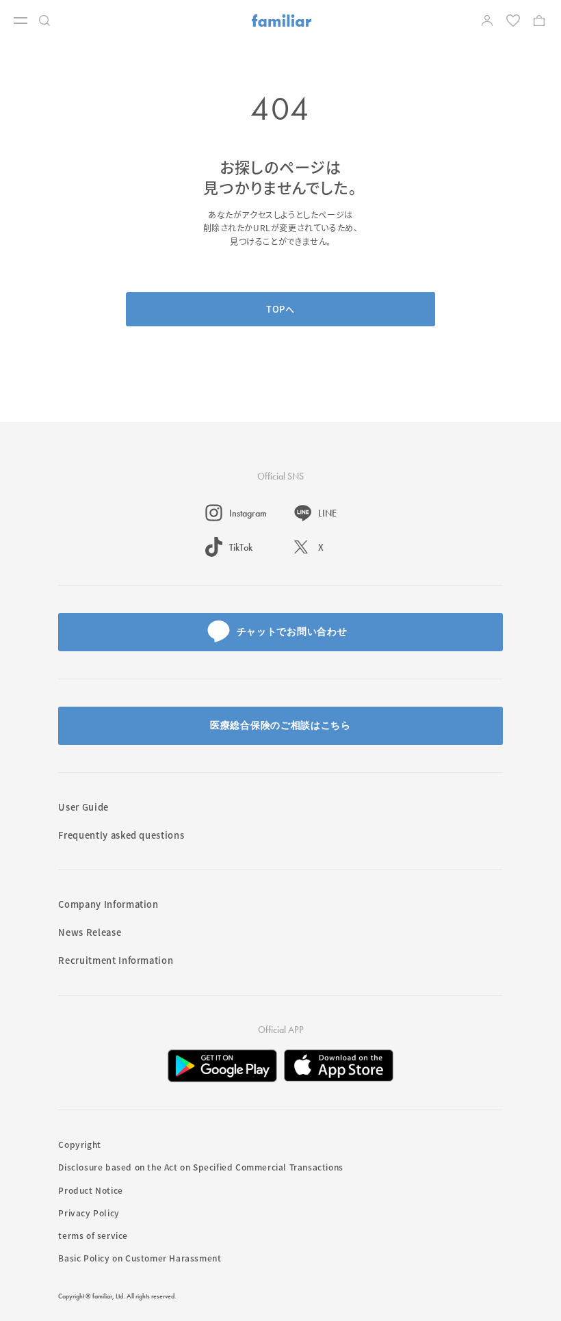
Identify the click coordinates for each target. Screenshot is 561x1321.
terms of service (93, 1235)
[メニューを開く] (20, 20)
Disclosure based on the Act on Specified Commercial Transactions (200, 1167)
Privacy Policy (88, 1212)
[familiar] (281, 20)
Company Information (108, 904)
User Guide (83, 806)
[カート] (540, 20)
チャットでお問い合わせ (292, 631)
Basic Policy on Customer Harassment (139, 1258)
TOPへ (280, 308)
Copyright (79, 1144)
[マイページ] (488, 20)
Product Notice (90, 1190)
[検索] (48, 21)
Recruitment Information (115, 960)
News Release (89, 932)
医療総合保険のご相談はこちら (280, 725)
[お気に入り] (514, 20)
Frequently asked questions (121, 834)
